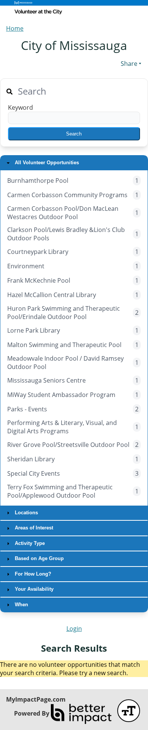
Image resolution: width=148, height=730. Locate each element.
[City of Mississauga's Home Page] (74, 9)
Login (74, 628)
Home (15, 28)
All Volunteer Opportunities (46, 162)
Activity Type (29, 543)
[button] (74, 133)
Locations (25, 512)
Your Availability (33, 589)
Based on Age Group (38, 558)
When (20, 604)
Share (129, 63)
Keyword (20, 107)
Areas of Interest (33, 528)
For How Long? (32, 574)
